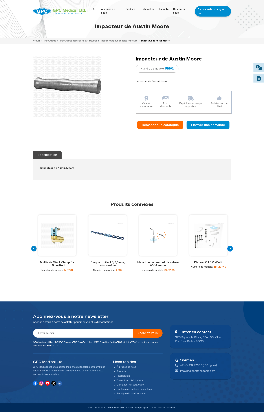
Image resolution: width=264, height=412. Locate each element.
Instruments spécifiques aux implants (78, 40)
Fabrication (148, 9)
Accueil (36, 40)
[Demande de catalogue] (259, 78)
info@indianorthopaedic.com (197, 371)
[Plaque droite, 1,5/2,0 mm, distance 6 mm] (107, 235)
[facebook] (35, 383)
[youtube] (47, 383)
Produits (130, 9)
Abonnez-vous (148, 333)
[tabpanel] (67, 86)
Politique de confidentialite (131, 393)
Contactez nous (179, 11)
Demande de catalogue (211, 9)
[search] (94, 9)
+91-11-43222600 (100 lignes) (198, 365)
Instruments (50, 40)
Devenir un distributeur (130, 380)
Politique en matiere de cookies (134, 389)
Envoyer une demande (208, 125)
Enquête (164, 9)
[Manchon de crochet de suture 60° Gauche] (158, 235)
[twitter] (53, 383)
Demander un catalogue (160, 125)
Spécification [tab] (47, 155)
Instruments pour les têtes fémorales (119, 40)
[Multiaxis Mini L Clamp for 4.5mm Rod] (57, 235)
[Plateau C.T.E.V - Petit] (208, 235)
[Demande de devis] (259, 67)
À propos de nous (108, 11)
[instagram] (41, 383)
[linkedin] (60, 383)
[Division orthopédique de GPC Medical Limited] (60, 11)
